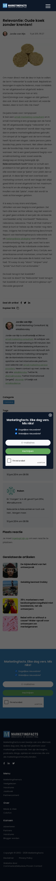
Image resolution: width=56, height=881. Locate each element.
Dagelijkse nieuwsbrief (29, 429)
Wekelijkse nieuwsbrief (29, 433)
